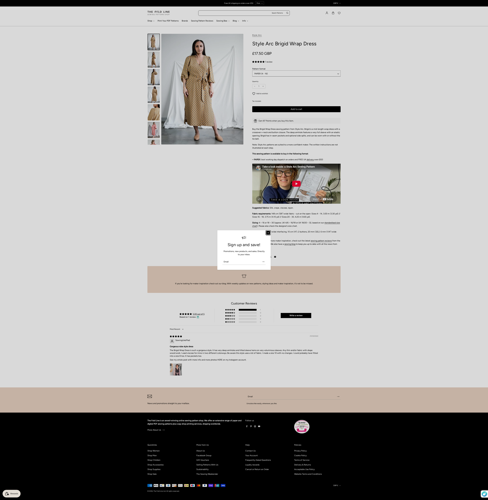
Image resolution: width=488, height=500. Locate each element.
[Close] (268, 233)
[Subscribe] (263, 262)
